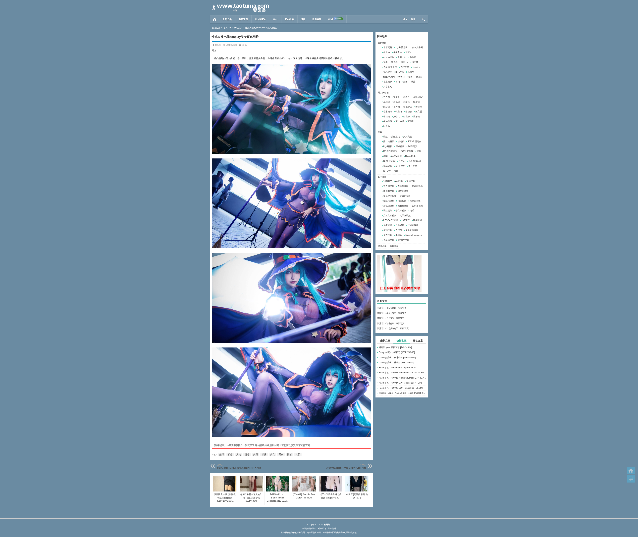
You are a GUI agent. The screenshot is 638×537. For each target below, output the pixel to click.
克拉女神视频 (389, 215)
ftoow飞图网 (389, 77)
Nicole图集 (410, 156)
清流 (413, 81)
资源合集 (382, 246)
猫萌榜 (408, 111)
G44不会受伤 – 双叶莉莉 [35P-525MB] (397, 357)
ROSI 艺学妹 (407, 151)
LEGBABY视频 (390, 220)
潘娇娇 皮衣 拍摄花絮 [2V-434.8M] (395, 347)
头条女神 (397, 52)
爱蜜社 (416, 101)
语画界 (406, 97)
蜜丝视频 (410, 181)
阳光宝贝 (399, 72)
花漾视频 (402, 200)
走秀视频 (387, 235)
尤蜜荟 (396, 97)
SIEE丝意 (400, 166)
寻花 (397, 81)
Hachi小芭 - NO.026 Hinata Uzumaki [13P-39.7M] (402, 378)
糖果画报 (387, 111)
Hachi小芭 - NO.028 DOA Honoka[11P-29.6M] (401, 388)
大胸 (238, 454)
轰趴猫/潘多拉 (390, 67)
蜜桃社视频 (388, 205)
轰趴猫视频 (388, 240)
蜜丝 (419, 151)
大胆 (298, 454)
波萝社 (408, 52)
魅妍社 (386, 106)
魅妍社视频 (403, 205)
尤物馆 (396, 116)
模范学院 (407, 106)
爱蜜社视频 (417, 186)
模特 (303, 19)
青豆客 (394, 62)
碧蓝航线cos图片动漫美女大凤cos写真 (346, 467)
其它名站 (387, 86)
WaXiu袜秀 (396, 156)
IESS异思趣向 (414, 141)
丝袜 (275, 19)
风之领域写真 (414, 161)
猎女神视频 (400, 210)
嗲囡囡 (386, 116)
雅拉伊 (413, 57)
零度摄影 (387, 81)
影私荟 (406, 116)
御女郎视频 (403, 191)
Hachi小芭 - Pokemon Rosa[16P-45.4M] (398, 367)
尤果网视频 (405, 215)
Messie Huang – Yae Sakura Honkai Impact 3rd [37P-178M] (402, 393)
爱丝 (385, 136)
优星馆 (398, 111)
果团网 (411, 72)
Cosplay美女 (236, 27)
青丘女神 (412, 166)
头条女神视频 (411, 230)
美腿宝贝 (395, 136)
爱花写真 (387, 166)
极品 (230, 454)
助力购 (386, 126)
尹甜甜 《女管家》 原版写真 (390, 318)
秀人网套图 (260, 19)
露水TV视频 (403, 240)
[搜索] (423, 19)
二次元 (401, 161)
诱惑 (247, 454)
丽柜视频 (400, 146)
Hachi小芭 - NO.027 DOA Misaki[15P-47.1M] (400, 383)
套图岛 (218, 45)
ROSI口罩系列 (390, 151)
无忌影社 (387, 72)
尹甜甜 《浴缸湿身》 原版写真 (392, 308)
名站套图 (243, 19)
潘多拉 (401, 77)
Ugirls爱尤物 (401, 47)
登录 (405, 19)
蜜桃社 (396, 101)
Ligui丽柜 (387, 146)
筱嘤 (385, 156)
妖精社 (401, 141)
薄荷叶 (411, 121)
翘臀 (221, 454)
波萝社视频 (417, 205)
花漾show (418, 97)
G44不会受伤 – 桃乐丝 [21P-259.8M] (396, 362)
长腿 (264, 454)
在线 (335, 19)
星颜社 (386, 101)
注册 (413, 19)
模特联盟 (387, 121)
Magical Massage (413, 235)
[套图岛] (240, 4)
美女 (272, 454)
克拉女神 (404, 67)
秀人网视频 (388, 186)
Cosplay (416, 67)
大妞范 (398, 230)
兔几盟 (418, 111)
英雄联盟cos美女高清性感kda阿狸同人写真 (239, 467)
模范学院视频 (389, 196)
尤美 (385, 62)
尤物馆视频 (415, 200)
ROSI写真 (412, 146)
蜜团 (405, 81)
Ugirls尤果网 (417, 47)
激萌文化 (402, 57)
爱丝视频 (387, 210)
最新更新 (316, 19)
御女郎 (418, 106)
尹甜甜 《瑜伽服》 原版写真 (390, 323)
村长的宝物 (388, 57)
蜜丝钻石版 (388, 141)
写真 (281, 454)
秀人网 (386, 97)
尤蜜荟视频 (403, 186)
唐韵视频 (387, 230)
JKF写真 (405, 220)
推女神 (386, 52)
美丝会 (398, 235)
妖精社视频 (413, 225)
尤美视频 (399, 225)
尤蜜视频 (387, 225)
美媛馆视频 (405, 196)
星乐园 (416, 116)
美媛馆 (406, 101)
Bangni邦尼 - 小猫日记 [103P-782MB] (397, 352)
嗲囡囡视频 (388, 191)
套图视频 (289, 19)
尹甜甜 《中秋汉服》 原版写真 (392, 313)
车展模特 (394, 246)
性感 (289, 454)
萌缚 (410, 77)
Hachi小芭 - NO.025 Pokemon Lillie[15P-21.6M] (402, 372)
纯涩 (412, 210)
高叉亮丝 (407, 136)
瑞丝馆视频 (388, 200)
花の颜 (396, 106)
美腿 (396, 171)
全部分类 (227, 19)
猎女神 (415, 62)
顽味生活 (399, 121)
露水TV (404, 62)
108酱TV (387, 181)
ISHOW (387, 171)
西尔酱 (419, 77)
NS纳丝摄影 (389, 161)
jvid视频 (399, 181)
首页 (214, 19)
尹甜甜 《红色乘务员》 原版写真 (393, 328)
